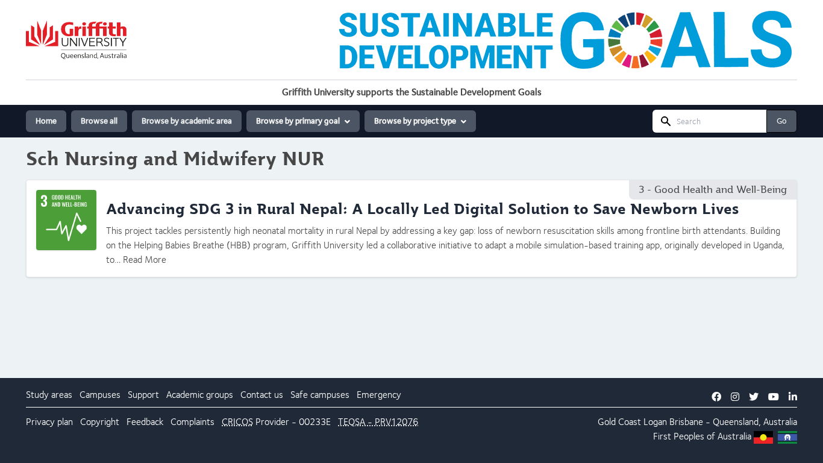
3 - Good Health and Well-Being (713, 189)
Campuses (100, 394)
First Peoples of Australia (702, 436)
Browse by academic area (187, 121)
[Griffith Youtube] (773, 397)
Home (46, 121)
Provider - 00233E (276, 421)
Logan (655, 421)
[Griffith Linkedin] (793, 397)
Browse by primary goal (298, 121)
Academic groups (199, 394)
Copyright (99, 421)
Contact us (261, 394)
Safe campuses (319, 394)
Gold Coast (619, 421)
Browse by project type (415, 121)
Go (782, 121)
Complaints (192, 421)
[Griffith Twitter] (754, 397)
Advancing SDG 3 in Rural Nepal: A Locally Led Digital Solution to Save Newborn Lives (422, 209)
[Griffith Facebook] (716, 397)
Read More (144, 259)
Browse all (99, 121)
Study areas (49, 394)
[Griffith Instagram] (735, 397)
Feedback (145, 421)
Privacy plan (49, 421)
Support (143, 394)
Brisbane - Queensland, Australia (733, 421)
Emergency (379, 394)
